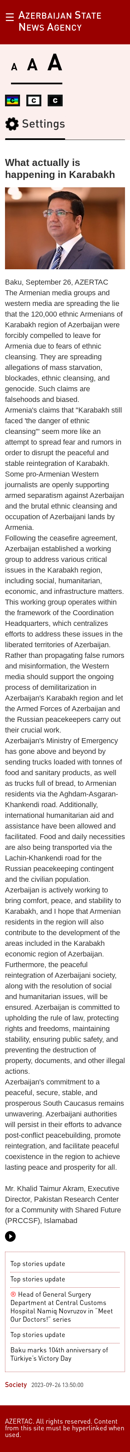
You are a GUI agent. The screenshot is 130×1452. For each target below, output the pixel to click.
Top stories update (37, 1264)
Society (16, 1385)
